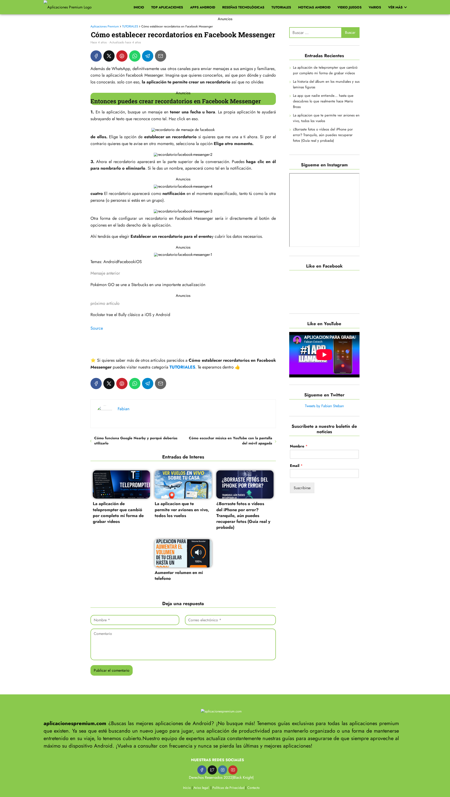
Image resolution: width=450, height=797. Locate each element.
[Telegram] (147, 56)
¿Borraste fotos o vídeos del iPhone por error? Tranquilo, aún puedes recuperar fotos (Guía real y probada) (323, 135)
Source (96, 328)
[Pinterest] (122, 56)
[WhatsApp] (134, 56)
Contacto (253, 787)
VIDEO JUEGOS (350, 7)
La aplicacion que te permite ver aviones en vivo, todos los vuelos (326, 118)
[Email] (160, 56)
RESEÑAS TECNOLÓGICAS (243, 7)
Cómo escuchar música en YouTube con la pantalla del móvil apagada (230, 441)
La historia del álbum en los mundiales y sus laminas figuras (326, 84)
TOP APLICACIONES (167, 7)
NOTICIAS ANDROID (314, 7)
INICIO (139, 7)
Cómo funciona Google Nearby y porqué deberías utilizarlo (135, 441)
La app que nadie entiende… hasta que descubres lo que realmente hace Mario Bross (323, 101)
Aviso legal (201, 787)
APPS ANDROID (202, 7)
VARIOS (375, 7)
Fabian (123, 409)
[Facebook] (96, 56)
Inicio (187, 787)
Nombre (299, 446)
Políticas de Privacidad (228, 787)
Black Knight (243, 777)
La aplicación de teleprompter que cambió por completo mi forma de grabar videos (325, 70)
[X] (109, 56)
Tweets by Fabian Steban (324, 406)
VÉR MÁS (395, 7)
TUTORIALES (281, 7)
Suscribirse (302, 488)
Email (296, 465)
